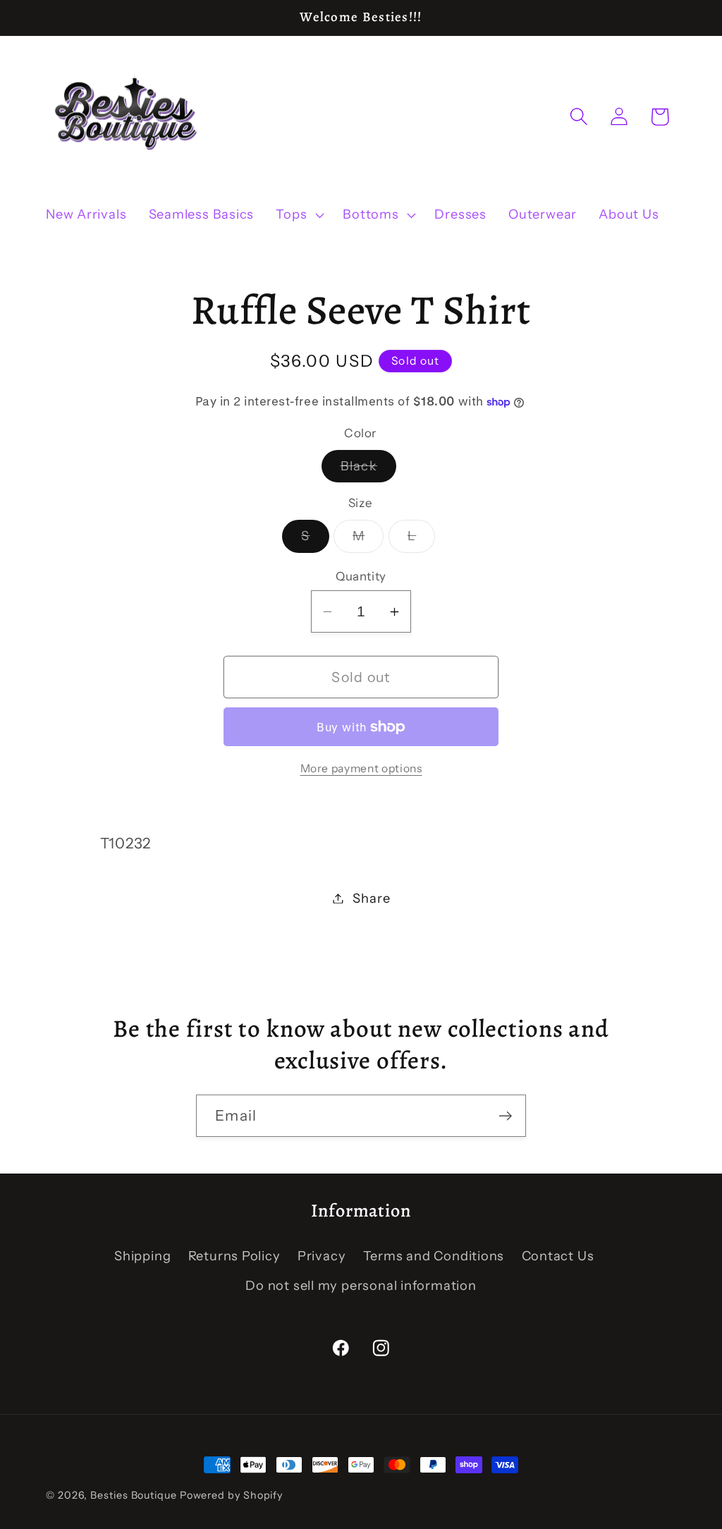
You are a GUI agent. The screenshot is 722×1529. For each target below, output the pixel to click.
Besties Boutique (133, 1495)
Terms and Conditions (434, 1256)
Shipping (142, 1256)
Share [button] (371, 898)
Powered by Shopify (231, 1495)
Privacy (321, 1256)
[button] (298, 215)
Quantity (361, 576)
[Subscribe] (505, 1116)
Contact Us (558, 1256)
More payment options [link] (361, 768)
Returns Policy (234, 1256)
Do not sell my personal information (360, 1285)
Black (369, 469)
